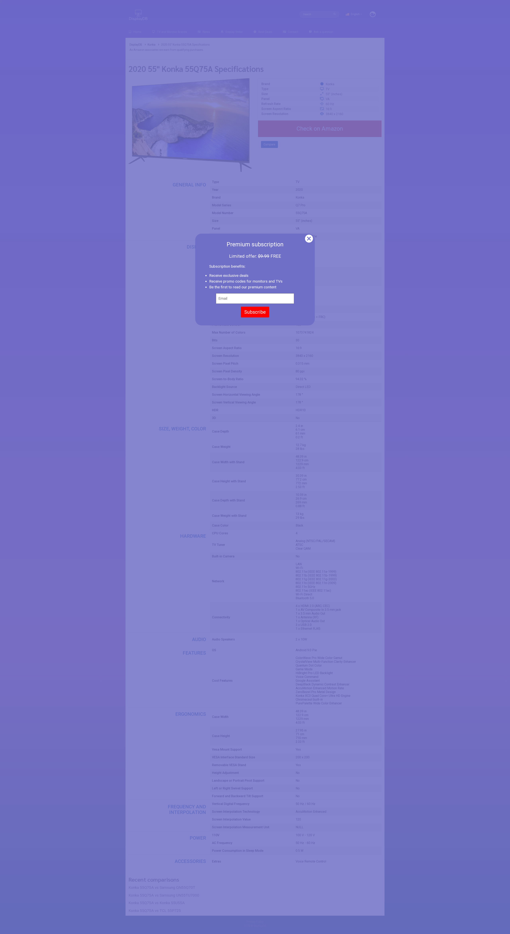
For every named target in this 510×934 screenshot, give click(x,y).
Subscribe (255, 312)
